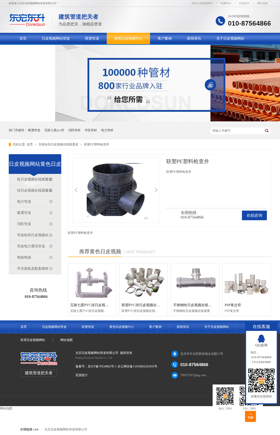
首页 (22, 38)
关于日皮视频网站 (230, 38)
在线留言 (244, 3)
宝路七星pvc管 (54, 130)
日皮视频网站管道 (56, 38)
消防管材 (74, 130)
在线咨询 (254, 215)
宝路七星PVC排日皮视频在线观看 (96, 305)
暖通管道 (34, 130)
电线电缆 (24, 257)
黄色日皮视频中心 (128, 38)
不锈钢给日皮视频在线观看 (194, 305)
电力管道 (24, 201)
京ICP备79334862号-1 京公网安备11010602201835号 (122, 366)
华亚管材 (91, 130)
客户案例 (165, 38)
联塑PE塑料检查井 (96, 144)
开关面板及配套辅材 (33, 268)
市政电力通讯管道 (31, 246)
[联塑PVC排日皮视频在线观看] (143, 282)
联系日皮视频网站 (202, 3)
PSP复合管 (233, 305)
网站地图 (262, 3)
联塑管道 (92, 38)
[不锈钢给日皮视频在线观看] (195, 282)
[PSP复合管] (246, 282)
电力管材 (107, 130)
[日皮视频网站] (27, 25)
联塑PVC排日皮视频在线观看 (144, 305)
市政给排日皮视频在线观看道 (58, 144)
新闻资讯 (194, 38)
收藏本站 (225, 3)
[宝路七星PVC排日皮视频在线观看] (92, 282)
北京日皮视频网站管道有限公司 (65, 429)
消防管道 (24, 224)
